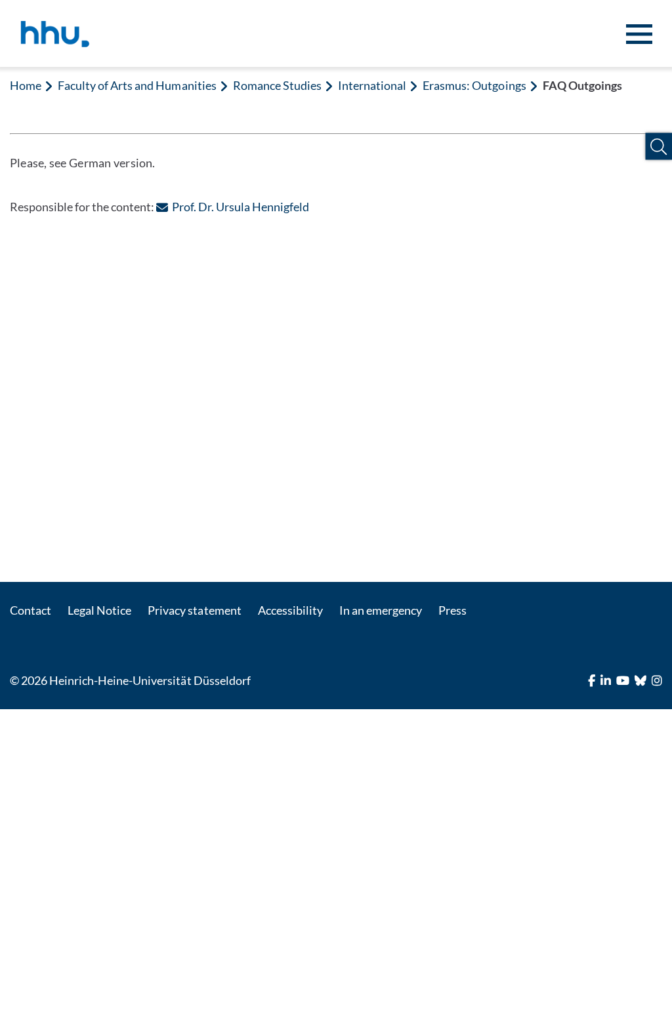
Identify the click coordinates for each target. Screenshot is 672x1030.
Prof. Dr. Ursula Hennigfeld (240, 206)
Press (452, 610)
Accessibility (290, 610)
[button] (658, 146)
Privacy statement (194, 610)
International (372, 85)
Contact (30, 610)
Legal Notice (99, 610)
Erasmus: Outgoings (474, 85)
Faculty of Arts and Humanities (137, 85)
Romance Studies (277, 85)
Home (25, 85)
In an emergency (380, 610)
